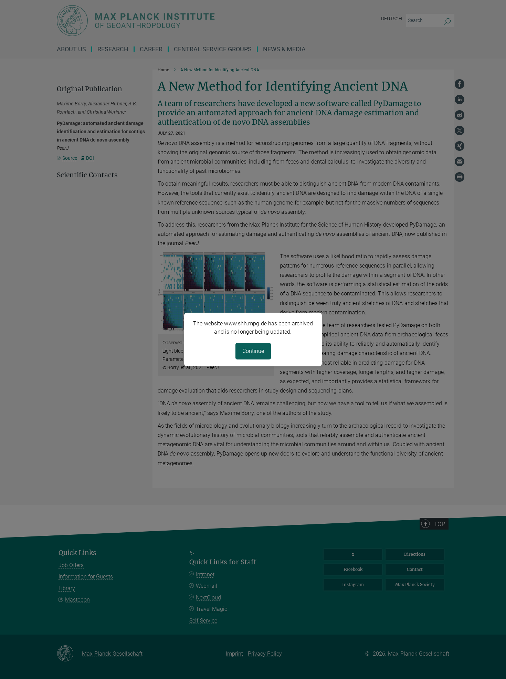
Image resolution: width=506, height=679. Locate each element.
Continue (253, 351)
